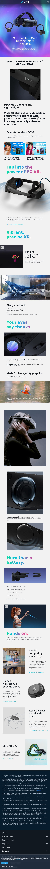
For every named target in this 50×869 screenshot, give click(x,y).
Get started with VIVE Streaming (15, 224)
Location (5, 851)
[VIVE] (25, 2)
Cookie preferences (6, 866)
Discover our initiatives (8, 759)
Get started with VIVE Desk (36, 672)
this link (38, 790)
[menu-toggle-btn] (2, 2)
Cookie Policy (18, 859)
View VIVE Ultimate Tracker (9, 701)
